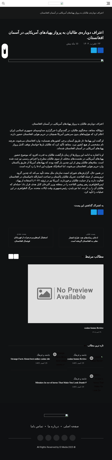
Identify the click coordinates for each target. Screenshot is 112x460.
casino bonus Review (94, 328)
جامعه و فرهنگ (80, 355)
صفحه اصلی (71, 426)
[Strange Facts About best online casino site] (60, 359)
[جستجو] (3, 3)
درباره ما (53, 426)
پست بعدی (21, 234)
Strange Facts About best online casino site (30, 359)
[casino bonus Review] (97, 359)
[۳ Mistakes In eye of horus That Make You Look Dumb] (97, 382)
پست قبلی (90, 234)
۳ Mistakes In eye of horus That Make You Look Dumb (61, 382)
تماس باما (37, 426)
